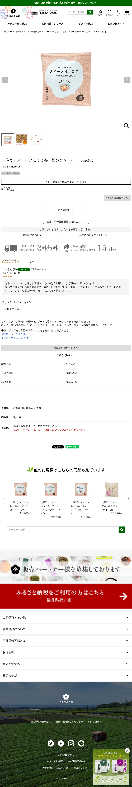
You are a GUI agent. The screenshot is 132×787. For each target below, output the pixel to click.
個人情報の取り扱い (40, 722)
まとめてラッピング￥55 (14, 337)
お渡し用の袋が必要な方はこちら (65, 221)
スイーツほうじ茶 (51, 31)
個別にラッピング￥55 (13, 334)
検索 (90, 12)
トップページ (8, 31)
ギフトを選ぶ (85, 23)
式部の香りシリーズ (52, 23)
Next (127, 80)
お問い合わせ (95, 722)
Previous (5, 80)
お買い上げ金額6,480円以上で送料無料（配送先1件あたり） (66, 2)
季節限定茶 (20, 31)
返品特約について (32, 235)
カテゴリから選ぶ (17, 23)
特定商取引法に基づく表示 (69, 722)
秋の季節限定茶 (34, 31)
